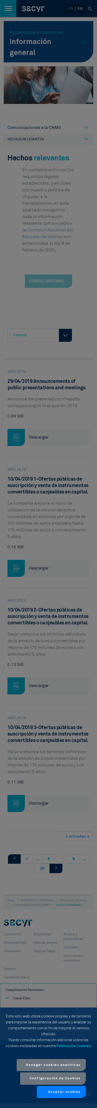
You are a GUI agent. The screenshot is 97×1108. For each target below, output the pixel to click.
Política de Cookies (73, 1046)
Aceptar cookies (64, 1092)
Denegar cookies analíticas (53, 1065)
